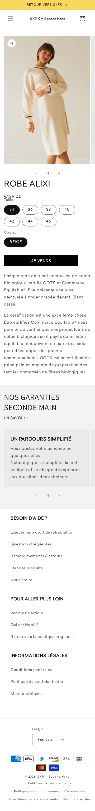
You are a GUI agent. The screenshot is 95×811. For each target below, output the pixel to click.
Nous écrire (21, 580)
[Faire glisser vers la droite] (59, 173)
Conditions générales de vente (33, 799)
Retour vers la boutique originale (42, 637)
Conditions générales (31, 670)
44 (30, 222)
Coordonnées (75, 791)
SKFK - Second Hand (53, 777)
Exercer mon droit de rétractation (42, 533)
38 (48, 210)
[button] (10, 18)
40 (67, 210)
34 (12, 210)
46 (48, 222)
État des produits (27, 568)
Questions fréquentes (31, 544)
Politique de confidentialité (37, 682)
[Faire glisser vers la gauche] (36, 173)
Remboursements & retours (36, 556)
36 (30, 210)
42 (12, 222)
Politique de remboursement (36, 791)
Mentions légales (27, 694)
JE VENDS (41, 261)
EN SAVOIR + (16, 418)
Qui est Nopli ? (25, 625)
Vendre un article (27, 613)
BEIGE (16, 242)
